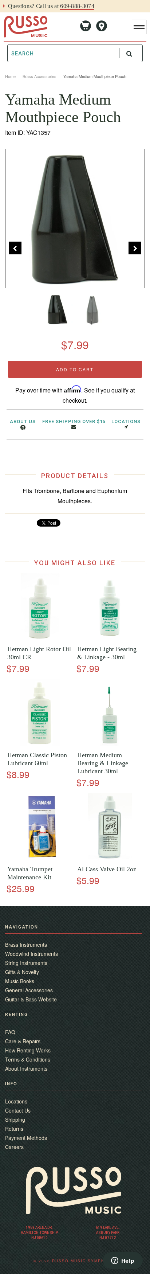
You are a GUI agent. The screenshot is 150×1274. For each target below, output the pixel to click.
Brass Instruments (26, 944)
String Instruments (26, 962)
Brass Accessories (39, 76)
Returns (14, 1128)
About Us (23, 421)
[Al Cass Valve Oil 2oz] (109, 858)
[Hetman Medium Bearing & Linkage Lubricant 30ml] (109, 744)
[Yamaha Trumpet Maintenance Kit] (40, 858)
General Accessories (29, 990)
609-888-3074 (77, 6)
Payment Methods (26, 1137)
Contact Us (18, 1110)
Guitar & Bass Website (31, 999)
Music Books (19, 981)
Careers (14, 1146)
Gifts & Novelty (22, 972)
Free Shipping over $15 (74, 421)
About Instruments (26, 1068)
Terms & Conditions (27, 1059)
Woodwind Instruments (31, 953)
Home (10, 76)
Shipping (15, 1119)
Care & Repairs (22, 1041)
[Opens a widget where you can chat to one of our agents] (123, 1261)
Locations (126, 421)
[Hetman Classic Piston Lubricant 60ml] (40, 744)
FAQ (10, 1032)
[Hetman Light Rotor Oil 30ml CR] (40, 638)
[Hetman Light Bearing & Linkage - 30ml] (109, 638)
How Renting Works (28, 1050)
